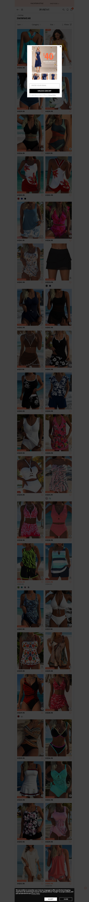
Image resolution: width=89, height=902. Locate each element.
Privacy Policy (35, 894)
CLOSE (66, 899)
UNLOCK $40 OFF (44, 91)
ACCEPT (50, 899)
